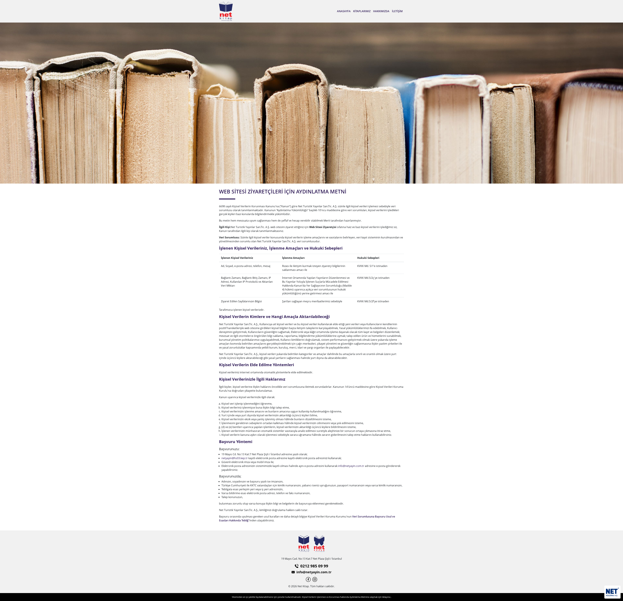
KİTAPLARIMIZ (362, 11)
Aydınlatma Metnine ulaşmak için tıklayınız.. (370, 596)
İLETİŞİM (397, 11)
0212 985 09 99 (314, 566)
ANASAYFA (344, 11)
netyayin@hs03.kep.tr (234, 458)
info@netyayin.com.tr (351, 466)
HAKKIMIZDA (381, 11)
